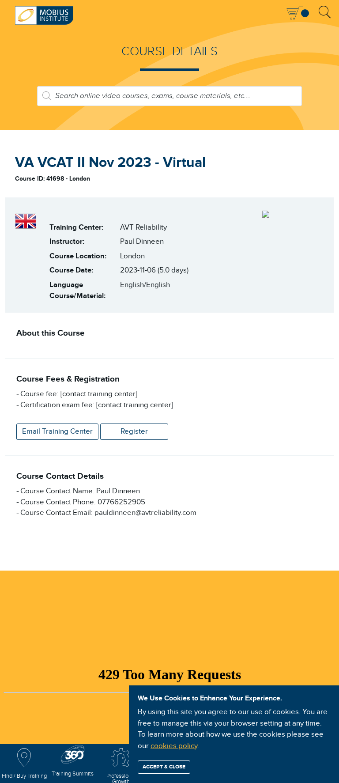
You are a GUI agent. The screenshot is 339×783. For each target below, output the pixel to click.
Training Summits (73, 774)
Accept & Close (164, 767)
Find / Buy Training (24, 776)
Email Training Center (57, 431)
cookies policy (174, 745)
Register (134, 431)
